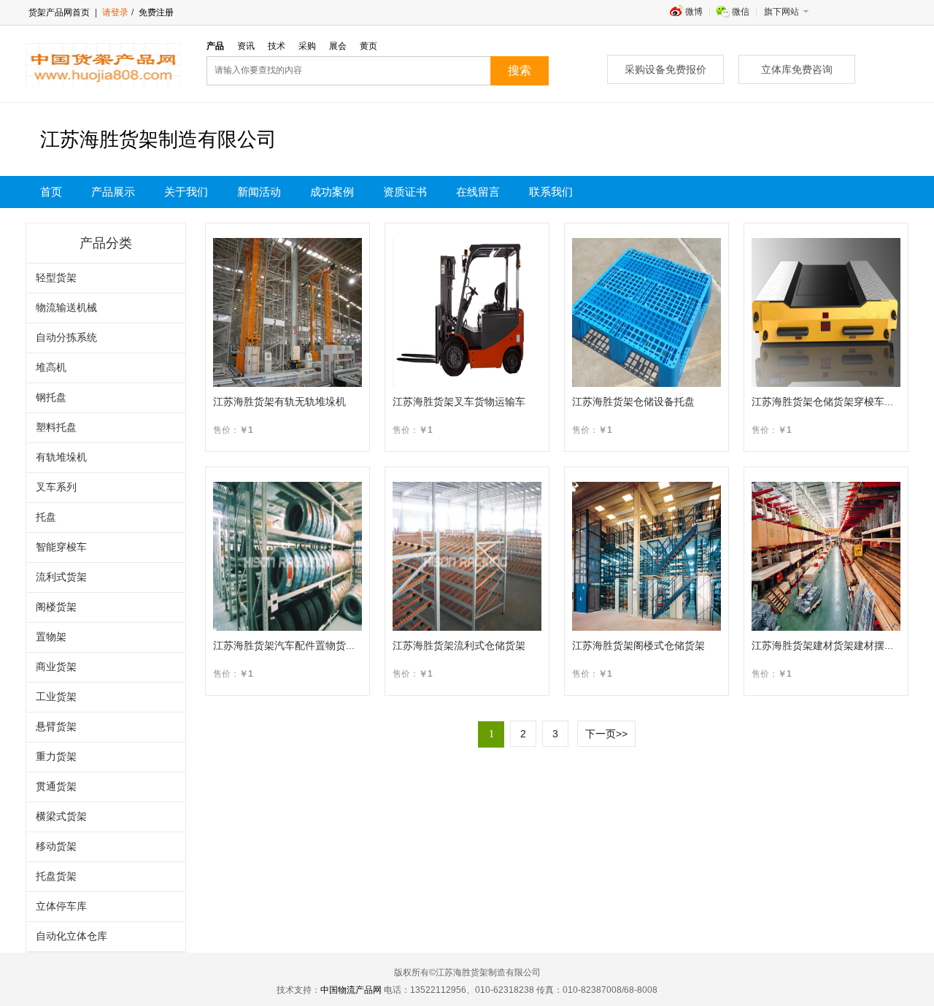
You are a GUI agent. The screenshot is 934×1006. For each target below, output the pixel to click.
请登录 (115, 12)
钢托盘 (51, 397)
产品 (215, 46)
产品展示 (113, 192)
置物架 (51, 636)
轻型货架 (56, 277)
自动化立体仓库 (71, 936)
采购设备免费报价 (665, 69)
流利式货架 (61, 577)
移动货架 (56, 846)
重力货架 (56, 756)
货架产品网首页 (59, 12)
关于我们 (186, 192)
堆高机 (51, 367)
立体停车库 (61, 906)
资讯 (246, 46)
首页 (51, 192)
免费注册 (155, 12)
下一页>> (606, 734)
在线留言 (478, 192)
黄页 (368, 46)
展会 (338, 46)
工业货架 (56, 696)
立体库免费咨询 (797, 69)
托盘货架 (56, 876)
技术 (276, 46)
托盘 (46, 517)
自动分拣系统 (66, 337)
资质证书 (405, 192)
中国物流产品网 (351, 990)
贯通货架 (56, 786)
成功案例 (332, 192)
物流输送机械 (66, 307)
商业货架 (56, 666)
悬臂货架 (56, 726)
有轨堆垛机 (61, 457)
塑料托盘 (56, 427)
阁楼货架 (56, 607)
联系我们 (551, 192)
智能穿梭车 (61, 547)
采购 (307, 46)
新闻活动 (259, 192)
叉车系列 (56, 487)
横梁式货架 (61, 816)
